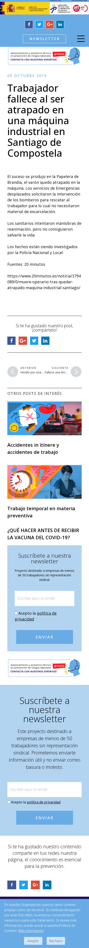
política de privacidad (43, 802)
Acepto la (35, 802)
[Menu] (81, 39)
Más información (31, 931)
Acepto (33, 940)
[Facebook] (29, 24)
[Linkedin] (60, 24)
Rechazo (56, 940)
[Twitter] (39, 24)
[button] (44, 38)
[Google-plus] (50, 24)
